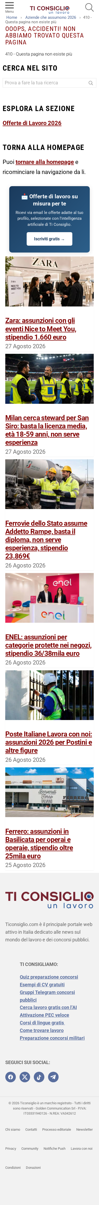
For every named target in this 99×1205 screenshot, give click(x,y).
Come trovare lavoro (42, 1030)
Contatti (31, 1129)
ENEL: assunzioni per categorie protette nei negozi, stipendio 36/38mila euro (48, 645)
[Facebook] (10, 1077)
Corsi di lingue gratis (42, 1022)
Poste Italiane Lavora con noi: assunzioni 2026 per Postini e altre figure (48, 742)
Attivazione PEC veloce (44, 1015)
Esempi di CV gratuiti (42, 984)
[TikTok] (39, 1077)
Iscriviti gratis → (49, 238)
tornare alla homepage (45, 162)
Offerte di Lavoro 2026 (32, 123)
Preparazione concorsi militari (52, 1038)
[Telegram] (53, 1077)
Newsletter (84, 1129)
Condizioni (13, 1168)
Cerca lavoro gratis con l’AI (48, 1007)
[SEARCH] (89, 7)
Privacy (10, 1149)
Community (29, 1149)
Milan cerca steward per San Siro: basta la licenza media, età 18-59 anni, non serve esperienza (47, 430)
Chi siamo (12, 1129)
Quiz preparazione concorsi (49, 977)
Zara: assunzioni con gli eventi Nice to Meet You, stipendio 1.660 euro (40, 329)
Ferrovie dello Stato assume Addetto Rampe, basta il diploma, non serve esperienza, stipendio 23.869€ (46, 539)
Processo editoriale (56, 1129)
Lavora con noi (81, 1149)
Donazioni (33, 1168)
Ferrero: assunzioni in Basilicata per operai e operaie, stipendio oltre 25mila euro (39, 843)
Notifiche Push (54, 1149)
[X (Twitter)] (25, 1077)
